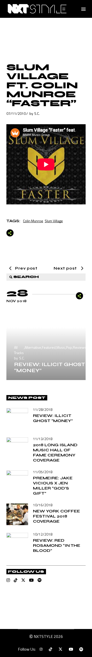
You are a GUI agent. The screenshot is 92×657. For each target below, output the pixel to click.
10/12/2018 (42, 534)
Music (60, 347)
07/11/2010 (16, 113)
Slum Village (54, 220)
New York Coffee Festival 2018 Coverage (56, 516)
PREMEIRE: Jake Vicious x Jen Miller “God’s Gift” (53, 486)
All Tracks (19, 350)
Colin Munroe (33, 220)
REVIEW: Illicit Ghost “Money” (49, 367)
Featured (49, 347)
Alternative (33, 347)
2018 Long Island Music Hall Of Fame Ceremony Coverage (55, 452)
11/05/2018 (42, 471)
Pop (69, 347)
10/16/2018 (42, 505)
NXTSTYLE (43, 636)
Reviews (79, 347)
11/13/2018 (42, 438)
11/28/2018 (42, 409)
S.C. (37, 113)
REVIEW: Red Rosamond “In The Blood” (56, 545)
